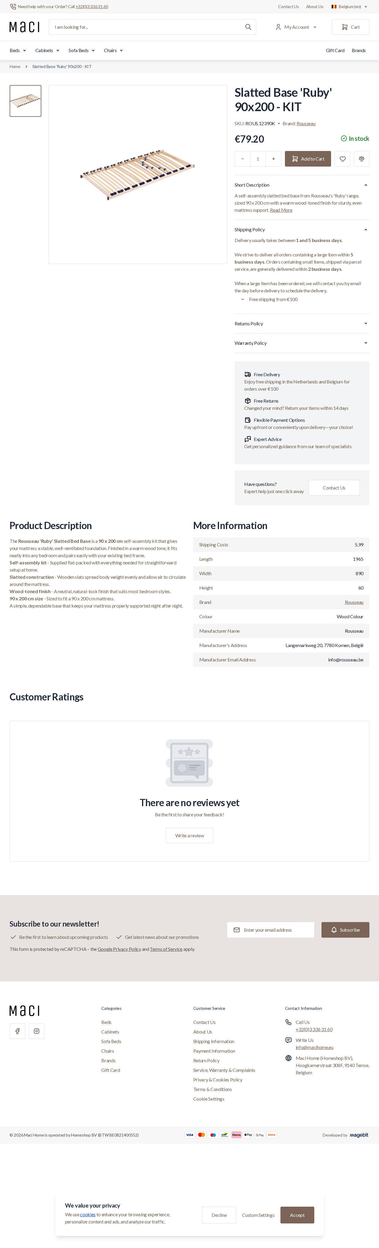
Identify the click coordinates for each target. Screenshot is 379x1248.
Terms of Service (166, 949)
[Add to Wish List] (342, 159)
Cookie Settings (208, 1099)
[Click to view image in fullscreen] (138, 174)
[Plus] (273, 159)
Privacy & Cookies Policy (217, 1079)
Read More (281, 210)
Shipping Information (214, 1041)
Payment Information (214, 1051)
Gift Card (335, 50)
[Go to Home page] (24, 27)
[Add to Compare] (361, 159)
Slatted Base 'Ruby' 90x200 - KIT (62, 66)
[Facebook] (17, 1031)
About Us (315, 6)
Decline (219, 1215)
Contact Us (288, 6)
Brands (359, 50)
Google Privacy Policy (119, 949)
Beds (15, 50)
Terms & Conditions (212, 1089)
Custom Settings (258, 1215)
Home (15, 66)
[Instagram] (36, 1031)
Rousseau (306, 123)
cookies (88, 1214)
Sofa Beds (78, 50)
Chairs (110, 50)
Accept (297, 1215)
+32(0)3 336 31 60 (314, 1029)
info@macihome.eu (314, 1047)
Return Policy (206, 1060)
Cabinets (44, 50)
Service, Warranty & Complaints (224, 1070)
